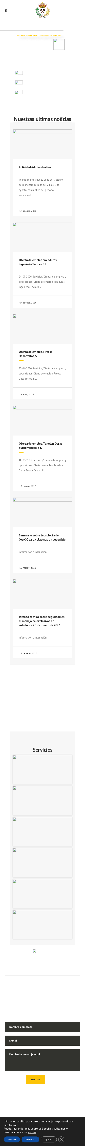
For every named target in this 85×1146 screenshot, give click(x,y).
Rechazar (30, 1139)
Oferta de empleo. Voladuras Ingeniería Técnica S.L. (38, 262)
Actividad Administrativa (35, 167)
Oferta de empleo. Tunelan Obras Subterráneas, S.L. (40, 445)
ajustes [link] (32, 1132)
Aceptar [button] (12, 1139)
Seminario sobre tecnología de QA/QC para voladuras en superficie (42, 537)
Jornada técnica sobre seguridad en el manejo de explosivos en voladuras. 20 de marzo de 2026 (41, 621)
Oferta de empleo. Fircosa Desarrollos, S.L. (36, 354)
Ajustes (49, 1139)
